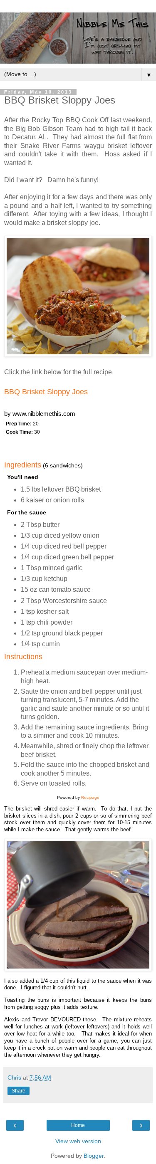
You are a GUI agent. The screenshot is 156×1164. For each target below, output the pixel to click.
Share (18, 1091)
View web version (78, 1141)
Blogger (94, 1155)
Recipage (90, 797)
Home (78, 1125)
